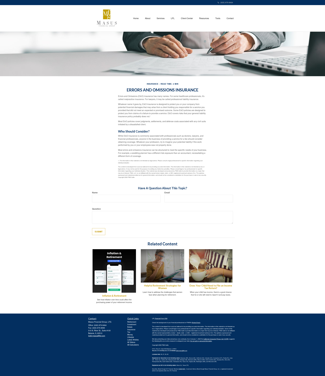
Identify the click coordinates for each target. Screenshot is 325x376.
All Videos (131, 342)
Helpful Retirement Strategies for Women (162, 287)
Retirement (131, 322)
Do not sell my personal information (201, 341)
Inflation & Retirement (114, 295)
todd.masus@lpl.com (181, 350)
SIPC (184, 369)
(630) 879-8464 (226, 2)
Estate (129, 327)
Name (95, 192)
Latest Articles (133, 339)
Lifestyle (130, 337)
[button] (147, 18)
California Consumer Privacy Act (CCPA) (216, 339)
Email (167, 192)
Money (130, 334)
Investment (131, 324)
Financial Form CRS (161, 318)
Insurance (131, 329)
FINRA (180, 369)
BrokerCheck (196, 322)
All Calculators (133, 344)
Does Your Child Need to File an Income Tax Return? (211, 287)
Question (96, 208)
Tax (128, 332)
